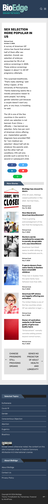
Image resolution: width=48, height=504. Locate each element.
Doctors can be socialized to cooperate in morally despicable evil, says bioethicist (33, 240)
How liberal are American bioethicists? (33, 214)
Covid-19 (5, 408)
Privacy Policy (8, 478)
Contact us (6, 472)
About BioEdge (8, 467)
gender (5, 413)
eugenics (5, 429)
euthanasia (6, 403)
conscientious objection (12, 419)
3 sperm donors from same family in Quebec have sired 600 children (32, 268)
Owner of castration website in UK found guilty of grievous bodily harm (31, 323)
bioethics (6, 434)
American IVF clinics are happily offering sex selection (33, 296)
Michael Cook (8, 41)
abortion (5, 424)
